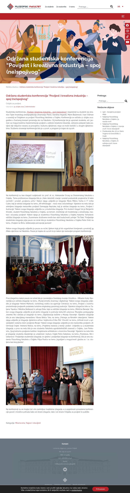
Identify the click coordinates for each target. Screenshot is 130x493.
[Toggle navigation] (123, 16)
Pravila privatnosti (79, 485)
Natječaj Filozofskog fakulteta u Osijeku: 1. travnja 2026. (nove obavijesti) (113, 126)
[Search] (111, 7)
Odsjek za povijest (13, 103)
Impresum (48, 485)
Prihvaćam (100, 489)
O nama (72, 7)
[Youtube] (127, 42)
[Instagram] (127, 31)
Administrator (30, 107)
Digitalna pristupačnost (62, 485)
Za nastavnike (61, 7)
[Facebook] (127, 25)
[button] (120, 6)
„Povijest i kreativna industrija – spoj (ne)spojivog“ (47, 112)
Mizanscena (20, 423)
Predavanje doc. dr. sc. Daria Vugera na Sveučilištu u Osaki (113, 133)
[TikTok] (127, 36)
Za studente (49, 7)
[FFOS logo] (24, 6)
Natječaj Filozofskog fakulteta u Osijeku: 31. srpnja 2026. (110, 119)
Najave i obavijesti (33, 423)
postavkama (76, 490)
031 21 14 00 (66, 452)
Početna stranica (12, 87)
